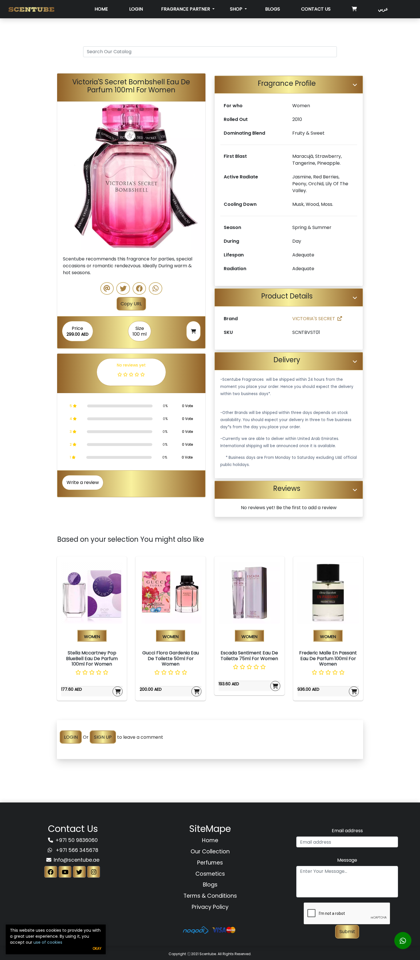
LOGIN (71, 737)
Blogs (272, 9)
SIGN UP (103, 737)
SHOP (236, 9)
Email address (347, 830)
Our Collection (210, 851)
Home (101, 9)
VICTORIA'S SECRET (313, 318)
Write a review (83, 482)
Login (136, 9)
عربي (383, 9)
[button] (68, 175)
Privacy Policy (210, 907)
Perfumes (210, 863)
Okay (97, 948)
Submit (347, 931)
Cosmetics (210, 874)
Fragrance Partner (186, 9)
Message (347, 860)
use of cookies (47, 942)
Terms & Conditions (210, 896)
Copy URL (131, 303)
